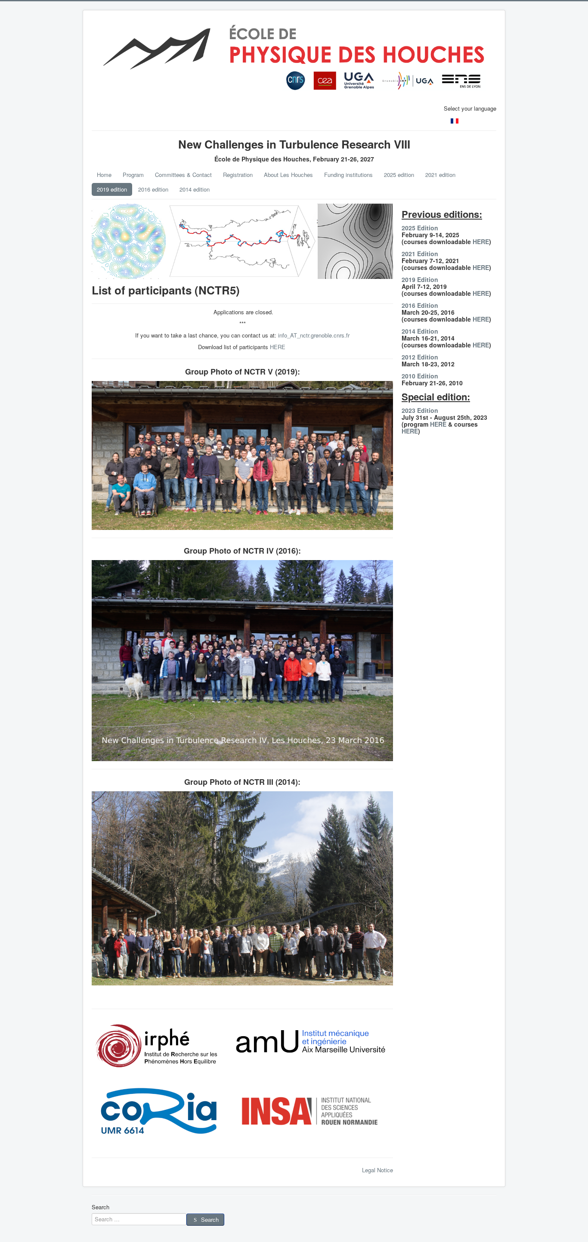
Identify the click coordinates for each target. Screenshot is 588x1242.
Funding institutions (348, 174)
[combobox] (139, 1219)
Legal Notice (377, 1170)
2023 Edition (420, 410)
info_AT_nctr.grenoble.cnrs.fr (314, 335)
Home (104, 174)
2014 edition (194, 189)
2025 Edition (420, 227)
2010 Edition (420, 376)
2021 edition (440, 174)
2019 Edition (420, 279)
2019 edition (112, 189)
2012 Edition (420, 357)
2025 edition (399, 174)
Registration (238, 174)
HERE (277, 347)
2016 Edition (420, 305)
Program (133, 174)
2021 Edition (420, 253)
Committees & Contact (183, 174)
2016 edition (153, 189)
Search (100, 1207)
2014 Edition (420, 331)
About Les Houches (288, 174)
